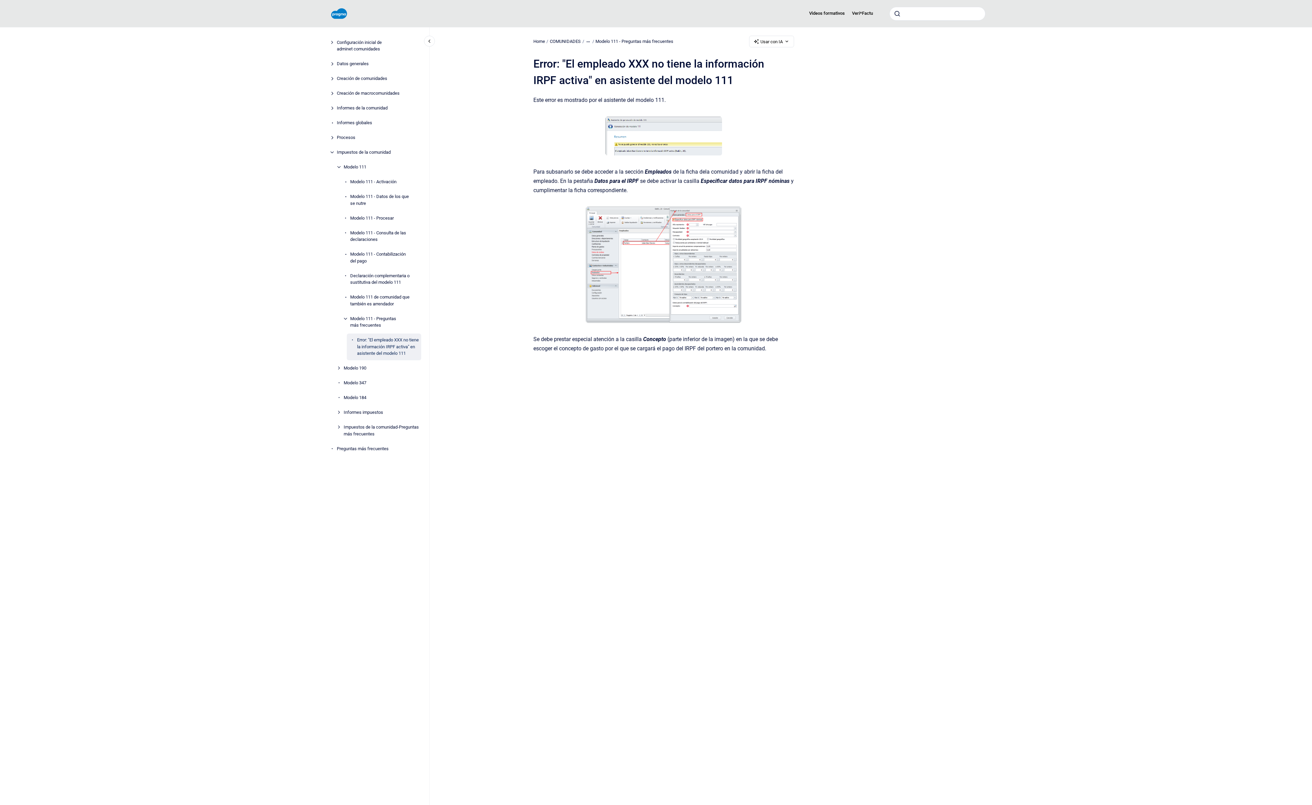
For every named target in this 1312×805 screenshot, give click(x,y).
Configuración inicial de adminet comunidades (359, 46)
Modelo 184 (355, 397)
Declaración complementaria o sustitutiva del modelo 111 (380, 279)
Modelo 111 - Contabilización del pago (378, 258)
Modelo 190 (355, 368)
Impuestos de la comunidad (364, 152)
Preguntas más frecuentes (363, 448)
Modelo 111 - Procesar (372, 218)
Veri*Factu (862, 13)
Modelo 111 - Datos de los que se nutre (379, 200)
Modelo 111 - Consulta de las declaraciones (378, 236)
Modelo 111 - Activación (373, 181)
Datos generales (353, 63)
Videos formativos (827, 13)
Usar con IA (771, 41)
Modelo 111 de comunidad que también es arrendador (380, 300)
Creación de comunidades (362, 78)
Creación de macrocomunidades (368, 93)
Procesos (346, 137)
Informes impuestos (363, 412)
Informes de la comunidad (362, 107)
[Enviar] (897, 13)
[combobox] (937, 13)
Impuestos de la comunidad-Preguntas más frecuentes (381, 430)
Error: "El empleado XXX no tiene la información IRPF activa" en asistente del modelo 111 (388, 346)
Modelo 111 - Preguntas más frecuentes (373, 322)
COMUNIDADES (565, 41)
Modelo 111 (355, 167)
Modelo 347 (355, 382)
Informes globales (354, 122)
